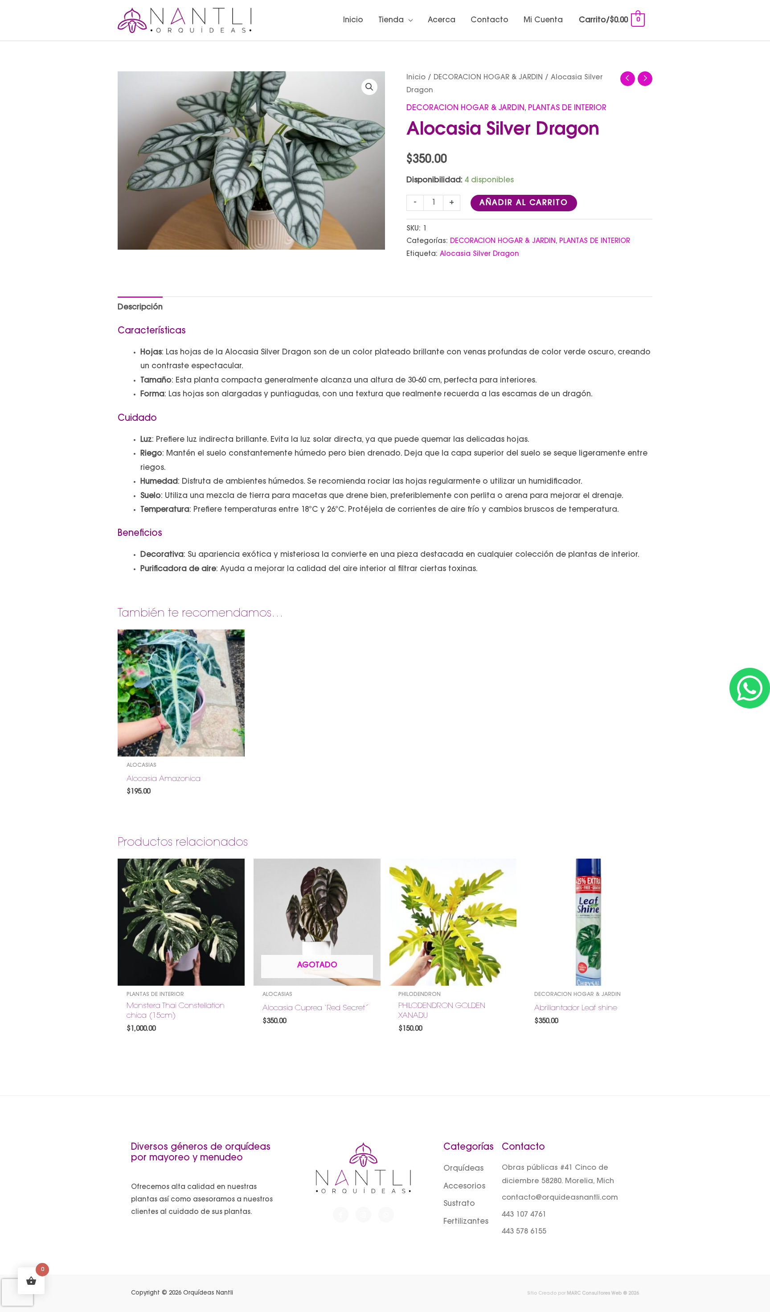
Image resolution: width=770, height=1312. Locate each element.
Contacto (489, 20)
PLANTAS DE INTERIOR (567, 108)
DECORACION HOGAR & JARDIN (488, 77)
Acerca (441, 20)
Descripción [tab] (140, 307)
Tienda (391, 20)
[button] (369, 87)
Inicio (353, 20)
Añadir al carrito (523, 203)
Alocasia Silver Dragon (479, 254)
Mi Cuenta (543, 20)
